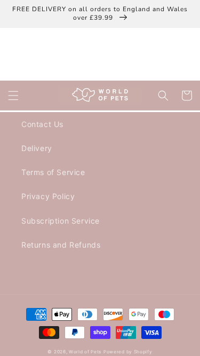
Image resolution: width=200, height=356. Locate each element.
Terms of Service (53, 172)
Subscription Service (60, 220)
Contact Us (42, 124)
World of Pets (85, 351)
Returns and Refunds (60, 244)
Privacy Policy (48, 196)
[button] (13, 95)
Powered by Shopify (128, 351)
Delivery (36, 148)
